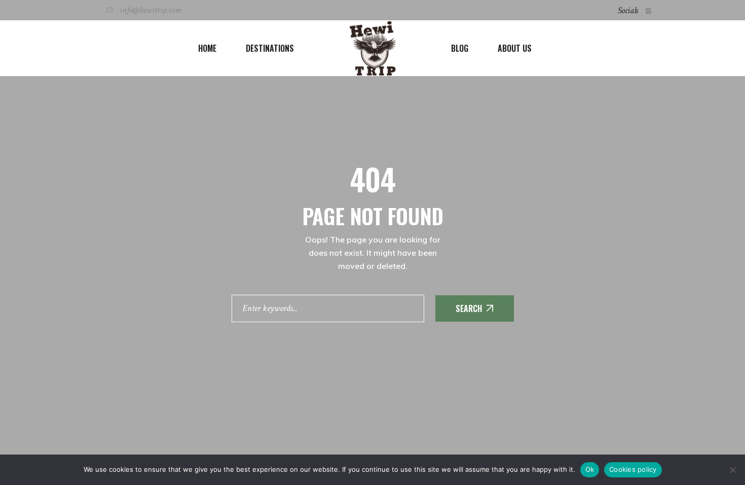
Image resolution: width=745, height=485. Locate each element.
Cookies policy (633, 469)
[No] (732, 470)
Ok (589, 469)
